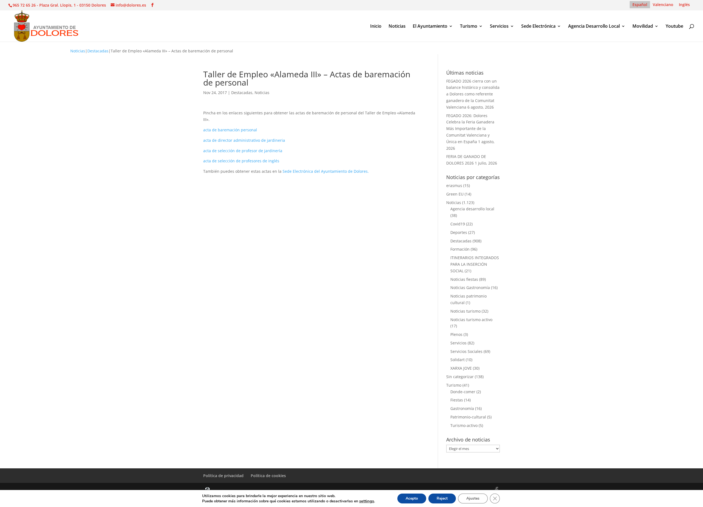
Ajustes (472, 498)
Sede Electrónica (538, 26)
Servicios (499, 26)
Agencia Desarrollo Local (594, 26)
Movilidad (642, 26)
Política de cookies (268, 475)
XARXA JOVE (461, 368)
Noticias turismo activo (471, 319)
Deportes (458, 232)
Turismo (468, 26)
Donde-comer (462, 391)
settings (366, 500)
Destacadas (97, 50)
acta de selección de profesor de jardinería (242, 150)
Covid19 (457, 223)
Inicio (375, 26)
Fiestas (456, 400)
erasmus (454, 185)
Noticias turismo (465, 311)
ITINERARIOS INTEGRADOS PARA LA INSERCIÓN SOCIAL (474, 264)
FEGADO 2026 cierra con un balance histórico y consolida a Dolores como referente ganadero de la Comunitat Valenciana (473, 94)
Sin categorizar (460, 376)
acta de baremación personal (230, 129)
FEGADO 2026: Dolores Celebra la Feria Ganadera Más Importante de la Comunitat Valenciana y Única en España (470, 128)
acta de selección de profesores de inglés (241, 160)
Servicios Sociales (466, 351)
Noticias (397, 26)
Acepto (412, 498)
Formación (460, 249)
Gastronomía (462, 408)
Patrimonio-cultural (468, 417)
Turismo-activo (464, 425)
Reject (442, 498)
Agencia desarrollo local (472, 208)
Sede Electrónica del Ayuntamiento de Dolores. (326, 171)
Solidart (457, 359)
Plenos (456, 334)
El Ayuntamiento (430, 26)
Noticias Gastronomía (470, 287)
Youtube (674, 26)
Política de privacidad (223, 475)
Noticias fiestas (464, 279)
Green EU (455, 194)
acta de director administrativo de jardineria (244, 140)
